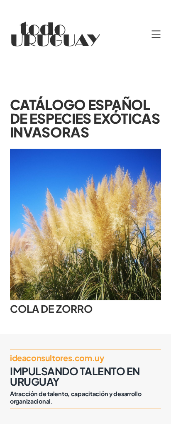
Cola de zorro (51, 309)
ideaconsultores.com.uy (57, 358)
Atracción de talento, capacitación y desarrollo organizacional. (76, 397)
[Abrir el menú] (156, 34)
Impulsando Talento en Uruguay (75, 376)
